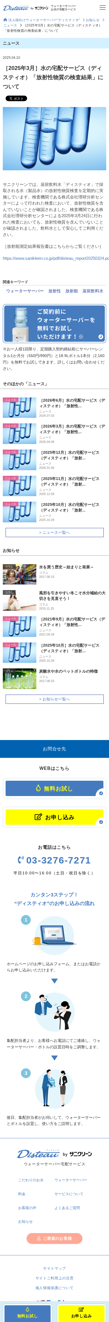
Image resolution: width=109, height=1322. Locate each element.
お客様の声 (27, 1208)
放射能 (71, 290)
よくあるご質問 (67, 1208)
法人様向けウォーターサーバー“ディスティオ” (44, 20)
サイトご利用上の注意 (54, 1278)
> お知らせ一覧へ (54, 699)
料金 (21, 1194)
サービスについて (69, 1194)
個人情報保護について (54, 1288)
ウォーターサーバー (25, 290)
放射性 (54, 290)
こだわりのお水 (31, 1180)
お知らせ (92, 20)
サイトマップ (54, 1268)
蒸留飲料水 (92, 290)
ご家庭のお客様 (57, 1238)
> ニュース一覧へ (54, 532)
